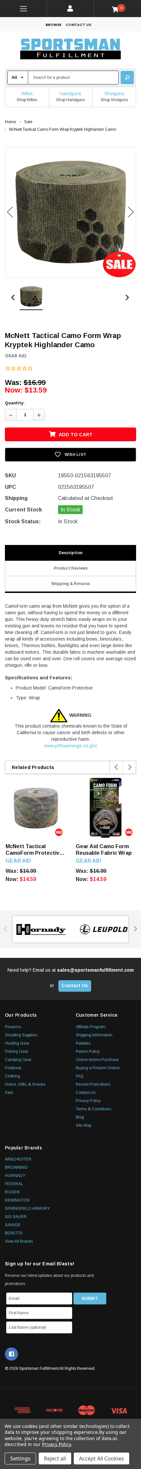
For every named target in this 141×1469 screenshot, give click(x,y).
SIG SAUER (16, 1216)
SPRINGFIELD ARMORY (27, 1208)
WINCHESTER (18, 1159)
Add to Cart (75, 434)
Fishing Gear (16, 1051)
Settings (20, 1458)
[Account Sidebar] (70, 8)
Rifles (27, 93)
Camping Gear (18, 1059)
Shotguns (114, 93)
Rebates (83, 1043)
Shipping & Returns (70, 583)
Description (70, 553)
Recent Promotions (93, 1084)
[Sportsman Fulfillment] (70, 50)
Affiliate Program (91, 1027)
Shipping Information (94, 1035)
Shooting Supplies (21, 1035)
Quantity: (15, 403)
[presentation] (116, 767)
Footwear (13, 1068)
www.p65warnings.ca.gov (70, 745)
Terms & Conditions (93, 1109)
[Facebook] (11, 1354)
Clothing (12, 1076)
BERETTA (14, 1233)
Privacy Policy (88, 1100)
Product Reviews (71, 568)
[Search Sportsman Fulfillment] (127, 77)
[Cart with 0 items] (117, 9)
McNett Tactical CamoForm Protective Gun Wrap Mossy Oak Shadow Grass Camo (34, 850)
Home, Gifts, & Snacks (25, 1084)
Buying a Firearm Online (98, 1068)
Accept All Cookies (101, 1458)
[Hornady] (39, 929)
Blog (80, 1117)
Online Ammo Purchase (97, 1059)
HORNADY (15, 1175)
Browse (53, 24)
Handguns (70, 93)
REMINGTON (17, 1200)
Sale (9, 1092)
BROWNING (16, 1167)
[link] (23, 8)
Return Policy (88, 1051)
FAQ (80, 1076)
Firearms (13, 1027)
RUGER (12, 1192)
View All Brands (19, 1241)
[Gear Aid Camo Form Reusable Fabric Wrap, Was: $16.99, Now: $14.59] (106, 808)
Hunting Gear (17, 1043)
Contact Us (78, 24)
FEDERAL (14, 1184)
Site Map (83, 1125)
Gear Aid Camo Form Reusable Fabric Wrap (104, 850)
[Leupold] (102, 929)
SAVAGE (13, 1225)
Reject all (55, 1458)
